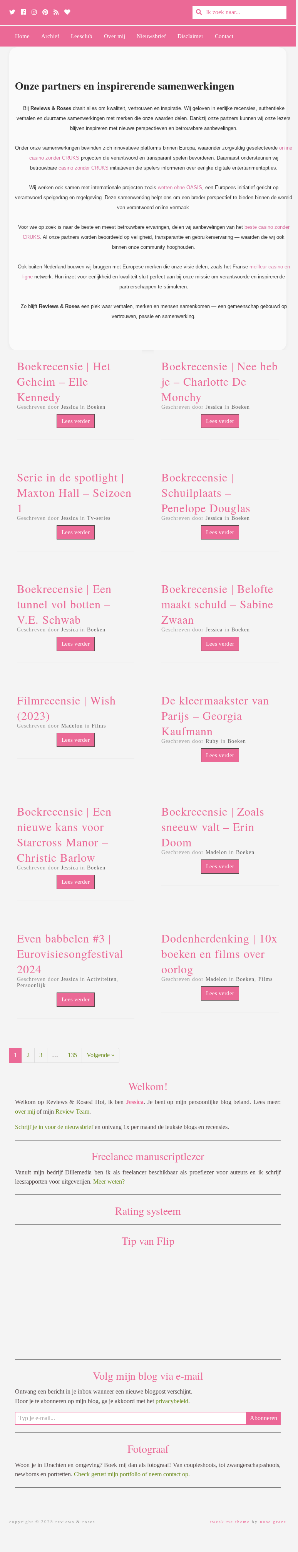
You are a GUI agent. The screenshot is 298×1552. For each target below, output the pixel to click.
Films (99, 726)
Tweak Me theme (230, 1521)
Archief (50, 36)
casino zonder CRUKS (84, 168)
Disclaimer (190, 36)
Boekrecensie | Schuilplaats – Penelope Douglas (206, 492)
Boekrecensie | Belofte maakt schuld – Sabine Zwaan (217, 604)
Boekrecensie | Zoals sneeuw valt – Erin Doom (213, 826)
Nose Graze (273, 1521)
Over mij (114, 36)
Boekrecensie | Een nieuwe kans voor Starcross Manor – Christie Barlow (64, 834)
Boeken (96, 407)
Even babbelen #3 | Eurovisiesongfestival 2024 (70, 953)
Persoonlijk (31, 985)
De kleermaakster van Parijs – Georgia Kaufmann (215, 715)
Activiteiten (102, 979)
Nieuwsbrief (151, 36)
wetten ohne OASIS (180, 187)
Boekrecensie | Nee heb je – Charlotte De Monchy (219, 381)
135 (72, 1055)
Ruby (212, 741)
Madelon (72, 726)
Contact (224, 36)
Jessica (69, 407)
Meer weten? (109, 1181)
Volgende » (100, 1055)
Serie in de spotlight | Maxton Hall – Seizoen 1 (74, 492)
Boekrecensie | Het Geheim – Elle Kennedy (63, 381)
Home (22, 36)
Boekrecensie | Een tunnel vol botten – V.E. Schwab (64, 604)
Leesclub (81, 36)
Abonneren (263, 1418)
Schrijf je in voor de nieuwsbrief (54, 1127)
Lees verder (76, 421)
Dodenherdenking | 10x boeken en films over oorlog (219, 953)
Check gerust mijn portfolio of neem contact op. (132, 1474)
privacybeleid (172, 1401)
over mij (25, 1111)
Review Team (72, 1111)
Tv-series (98, 518)
